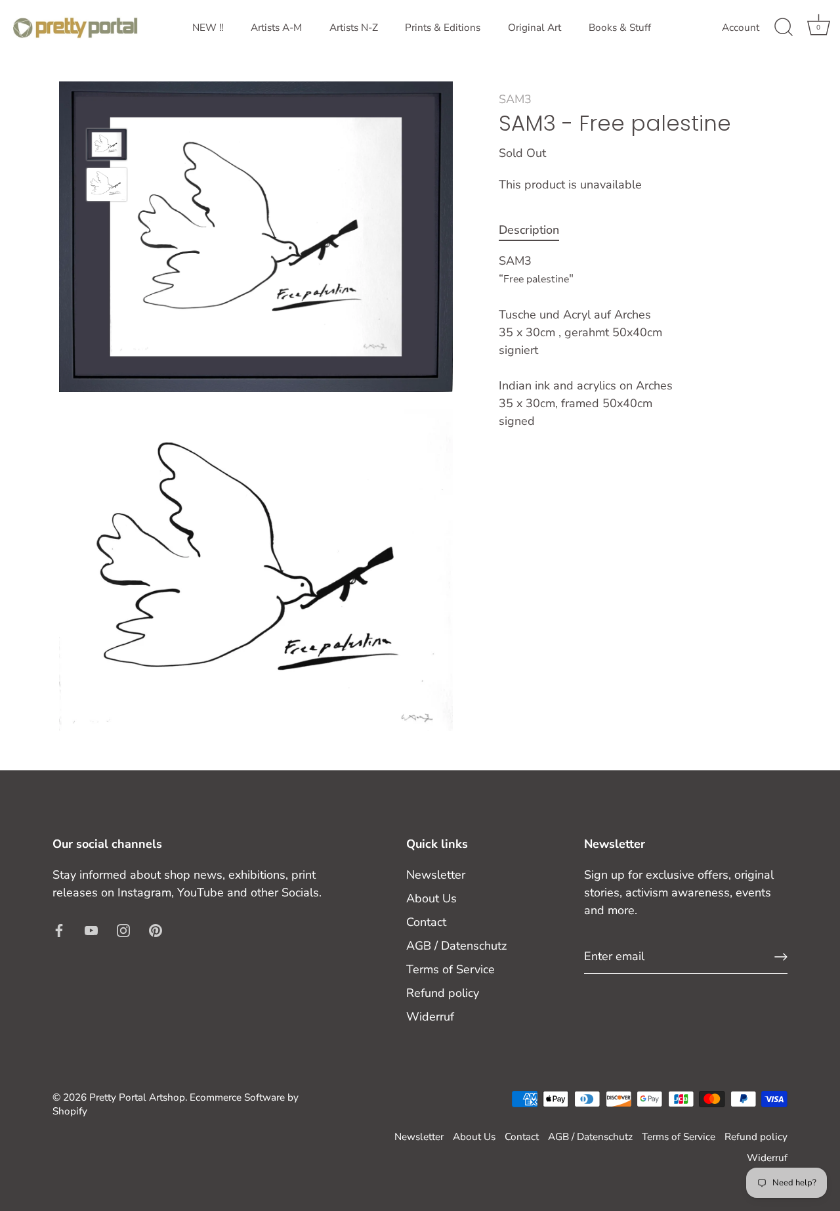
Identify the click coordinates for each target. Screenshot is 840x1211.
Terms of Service (450, 969)
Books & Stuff (620, 27)
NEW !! (207, 27)
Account (740, 27)
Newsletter (435, 875)
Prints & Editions (442, 27)
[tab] (535, 231)
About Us (431, 898)
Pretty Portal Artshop (137, 1097)
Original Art (534, 27)
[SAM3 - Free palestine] (106, 144)
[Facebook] (59, 930)
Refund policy (442, 993)
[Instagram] (123, 930)
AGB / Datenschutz (456, 946)
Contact (426, 922)
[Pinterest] (155, 930)
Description (529, 230)
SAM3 (515, 99)
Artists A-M (276, 27)
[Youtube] (91, 930)
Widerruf (430, 1016)
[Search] (783, 27)
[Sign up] (781, 956)
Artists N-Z (353, 27)
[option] (106, 147)
